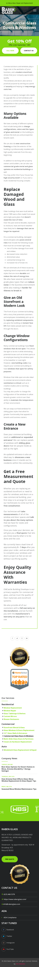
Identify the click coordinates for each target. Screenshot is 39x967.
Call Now (10, 51)
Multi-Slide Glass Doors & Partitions (18, 739)
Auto (4, 746)
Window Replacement (13, 708)
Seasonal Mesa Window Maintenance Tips (19, 789)
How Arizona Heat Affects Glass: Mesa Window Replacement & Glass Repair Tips (19, 780)
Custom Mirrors (10, 716)
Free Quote (9, 859)
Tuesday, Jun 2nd (7, 764)
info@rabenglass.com (11, 904)
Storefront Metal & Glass (14, 727)
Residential (8, 704)
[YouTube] (27, 638)
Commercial (8, 724)
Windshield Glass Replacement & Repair (20, 750)
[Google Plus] (22, 638)
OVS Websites (20, 964)
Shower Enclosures (11, 719)
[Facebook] (12, 638)
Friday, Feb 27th (7, 786)
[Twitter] (17, 638)
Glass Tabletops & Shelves (14, 713)
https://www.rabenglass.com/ (15, 899)
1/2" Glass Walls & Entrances (15, 733)
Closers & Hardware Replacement (18, 742)
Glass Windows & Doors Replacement (19, 730)
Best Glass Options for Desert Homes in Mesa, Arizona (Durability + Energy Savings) (18, 769)
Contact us (28, 51)
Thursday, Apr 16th (8, 776)
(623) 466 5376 (9, 894)
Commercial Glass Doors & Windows (18, 736)
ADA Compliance (10, 917)
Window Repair (10, 710)
